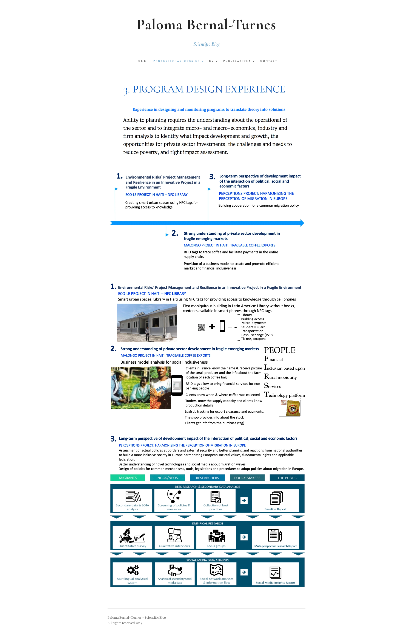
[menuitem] (143, 61)
